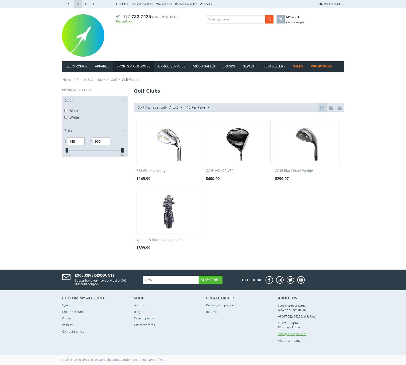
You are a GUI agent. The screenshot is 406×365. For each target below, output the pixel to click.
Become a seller (186, 4)
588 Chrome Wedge (152, 171)
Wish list (68, 325)
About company (289, 340)
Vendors (206, 4)
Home (67, 79)
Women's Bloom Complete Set (160, 240)
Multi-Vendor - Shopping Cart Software (139, 359)
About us (140, 305)
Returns (211, 312)
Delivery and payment (221, 305)
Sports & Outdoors (134, 66)
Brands (229, 66)
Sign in (66, 305)
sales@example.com (292, 334)
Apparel (102, 66)
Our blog (122, 4)
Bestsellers (274, 66)
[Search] (269, 19)
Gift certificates (142, 4)
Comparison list (73, 331)
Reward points (144, 318)
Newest (249, 66)
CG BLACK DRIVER (220, 171)
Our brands (164, 4)
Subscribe (210, 280)
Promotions (321, 66)
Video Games (204, 66)
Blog (137, 312)
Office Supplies (172, 66)
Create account (72, 312)
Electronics (76, 66)
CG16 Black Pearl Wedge (294, 171)
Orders (67, 318)
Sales (298, 66)
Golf (114, 79)
